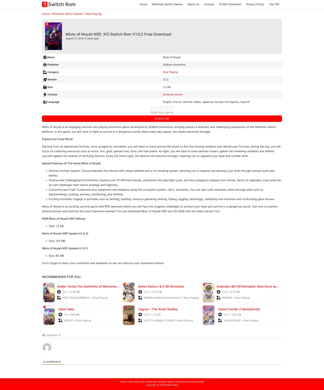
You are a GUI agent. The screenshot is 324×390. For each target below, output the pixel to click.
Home (143, 4)
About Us (193, 4)
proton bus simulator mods (159, 381)
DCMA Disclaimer (230, 4)
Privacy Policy (255, 4)
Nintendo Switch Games (167, 4)
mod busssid (197, 381)
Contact (209, 4)
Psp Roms (180, 381)
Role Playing (93, 14)
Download (162, 118)
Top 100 (274, 4)
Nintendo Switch (173, 94)
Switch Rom (172, 385)
